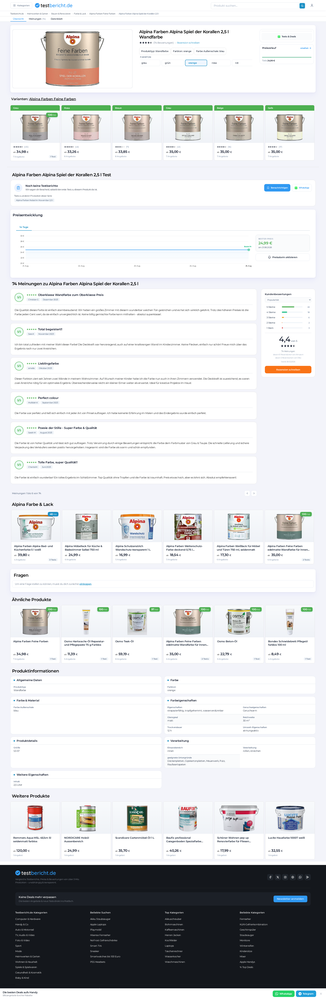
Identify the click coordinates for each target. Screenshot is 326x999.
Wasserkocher (173, 956)
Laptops (169, 945)
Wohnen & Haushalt (26, 961)
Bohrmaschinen (174, 924)
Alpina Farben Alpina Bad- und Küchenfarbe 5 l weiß (33, 547)
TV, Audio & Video (25, 935)
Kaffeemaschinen (174, 929)
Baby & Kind (22, 977)
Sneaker (94, 951)
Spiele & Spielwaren (26, 967)
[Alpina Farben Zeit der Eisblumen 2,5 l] (188, 127)
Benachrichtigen (279, 187)
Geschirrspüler (248, 929)
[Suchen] (302, 5)
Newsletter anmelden (290, 898)
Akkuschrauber (173, 919)
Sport (18, 945)
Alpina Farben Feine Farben (102, 13)
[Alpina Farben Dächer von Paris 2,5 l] (137, 127)
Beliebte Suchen (100, 912)
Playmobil (96, 929)
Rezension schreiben (288, 369)
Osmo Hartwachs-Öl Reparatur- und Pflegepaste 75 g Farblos (84, 643)
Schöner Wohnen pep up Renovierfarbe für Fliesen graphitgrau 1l (233, 841)
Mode (18, 951)
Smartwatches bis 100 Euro (105, 956)
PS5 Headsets (97, 961)
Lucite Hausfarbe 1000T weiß (286, 837)
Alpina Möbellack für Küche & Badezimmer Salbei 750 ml (83, 547)
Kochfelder (171, 940)
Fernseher (245, 919)
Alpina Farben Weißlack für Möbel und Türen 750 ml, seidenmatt (238, 547)
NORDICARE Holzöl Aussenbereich (76, 839)
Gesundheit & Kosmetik (28, 972)
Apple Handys (247, 961)
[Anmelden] (312, 5)
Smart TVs (96, 945)
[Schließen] (321, 993)
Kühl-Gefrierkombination (254, 924)
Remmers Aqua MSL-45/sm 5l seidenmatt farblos (32, 839)
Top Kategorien (174, 912)
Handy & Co (21, 924)
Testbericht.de (17, 13)
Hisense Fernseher (100, 935)
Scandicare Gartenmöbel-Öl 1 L (135, 837)
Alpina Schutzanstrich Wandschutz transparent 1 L (133, 547)
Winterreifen (247, 945)
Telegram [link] (308, 993)
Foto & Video (22, 940)
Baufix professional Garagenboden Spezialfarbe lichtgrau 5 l (183, 841)
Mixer (243, 956)
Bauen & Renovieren (60, 13)
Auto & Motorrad (24, 929)
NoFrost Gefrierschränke (103, 940)
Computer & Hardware (27, 919)
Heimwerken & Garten (37, 13)
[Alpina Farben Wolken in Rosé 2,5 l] (86, 127)
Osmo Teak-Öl (124, 641)
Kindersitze (246, 951)
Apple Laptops (98, 924)
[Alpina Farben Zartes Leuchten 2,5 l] (289, 127)
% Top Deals (246, 967)
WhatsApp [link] (285, 993)
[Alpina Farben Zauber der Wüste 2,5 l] (238, 127)
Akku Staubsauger (100, 919)
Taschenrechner (174, 951)
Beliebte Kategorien (252, 912)
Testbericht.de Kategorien (31, 912)
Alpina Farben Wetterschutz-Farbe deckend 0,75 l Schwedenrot (184, 549)
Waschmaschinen (175, 961)
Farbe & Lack (80, 13)
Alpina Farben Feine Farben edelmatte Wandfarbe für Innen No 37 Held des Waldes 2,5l (288, 549)
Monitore (245, 940)
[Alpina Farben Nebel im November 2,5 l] (35, 127)
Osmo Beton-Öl (227, 641)
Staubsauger (247, 935)
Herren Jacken (173, 935)
